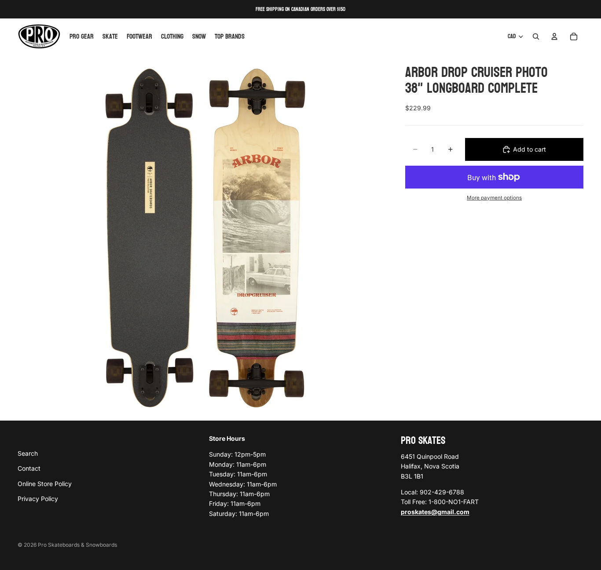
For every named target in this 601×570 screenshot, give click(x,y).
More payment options (494, 198)
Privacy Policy (38, 498)
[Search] (536, 36)
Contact (29, 468)
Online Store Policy (45, 483)
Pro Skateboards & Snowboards (77, 544)
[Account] (554, 36)
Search (28, 453)
